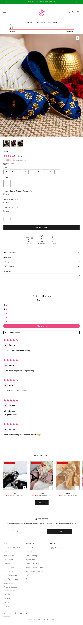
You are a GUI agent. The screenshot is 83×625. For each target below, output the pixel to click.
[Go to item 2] (13, 143)
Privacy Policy (31, 559)
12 (51, 171)
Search (6, 606)
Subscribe (59, 531)
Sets (5, 552)
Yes (7, 194)
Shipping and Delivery (34, 567)
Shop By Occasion (10, 575)
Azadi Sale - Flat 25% (12, 548)
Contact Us (30, 552)
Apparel (6, 563)
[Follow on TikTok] (27, 613)
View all (41, 503)
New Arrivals (8, 556)
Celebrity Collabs (10, 587)
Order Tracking (31, 556)
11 (45, 171)
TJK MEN (6, 598)
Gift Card (6, 602)
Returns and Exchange (34, 571)
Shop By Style (8, 571)
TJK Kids (6, 595)
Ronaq (41, 493)
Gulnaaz (67, 493)
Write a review (41, 326)
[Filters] (5, 333)
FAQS (28, 575)
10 (38, 171)
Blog (27, 579)
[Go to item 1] (6, 143)
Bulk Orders (30, 548)
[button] (8, 156)
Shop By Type (8, 567)
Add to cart (41, 227)
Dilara (15, 493)
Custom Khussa (9, 591)
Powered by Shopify (48, 619)
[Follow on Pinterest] (16, 613)
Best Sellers (8, 559)
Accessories (8, 583)
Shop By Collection (10, 579)
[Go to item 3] (20, 143)
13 (57, 171)
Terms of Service (32, 563)
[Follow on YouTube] (21, 613)
